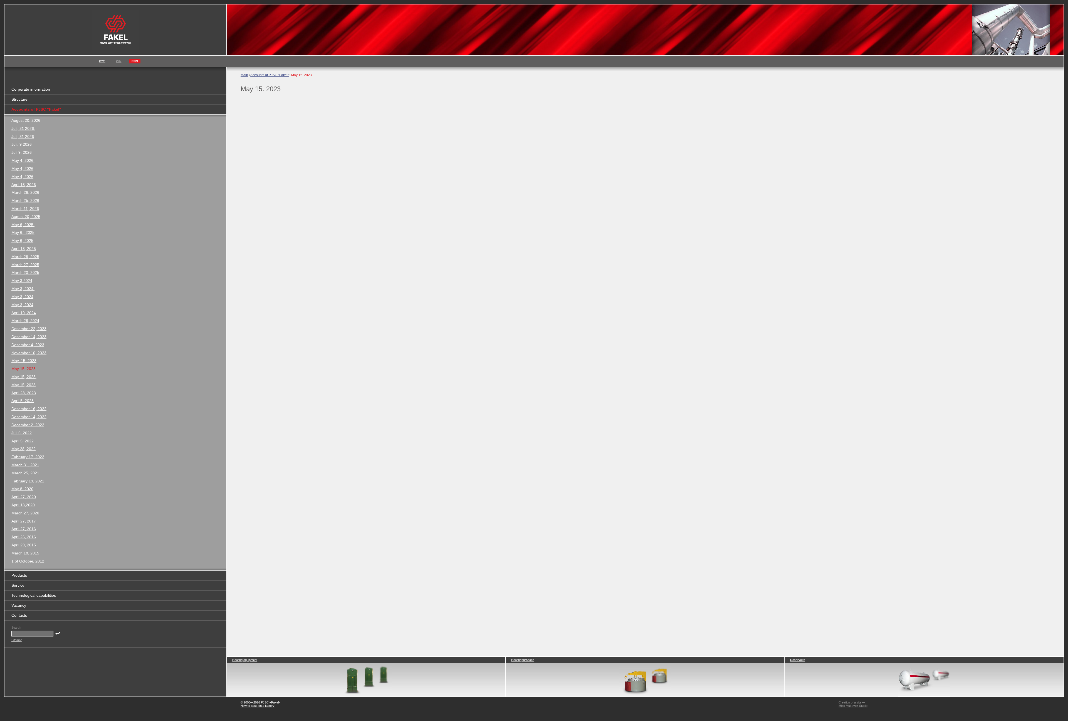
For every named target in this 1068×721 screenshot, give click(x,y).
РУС (102, 61)
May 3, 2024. (22, 288)
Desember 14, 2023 (28, 337)
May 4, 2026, (22, 168)
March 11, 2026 (25, 208)
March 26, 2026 (25, 192)
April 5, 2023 (22, 400)
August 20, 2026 (25, 120)
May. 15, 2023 (23, 360)
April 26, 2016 (23, 537)
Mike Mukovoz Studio (853, 705)
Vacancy (18, 605)
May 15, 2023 (23, 385)
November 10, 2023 (28, 353)
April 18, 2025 (23, 248)
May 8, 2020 (22, 489)
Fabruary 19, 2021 (27, 481)
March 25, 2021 (25, 473)
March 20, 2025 (25, 272)
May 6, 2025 (22, 240)
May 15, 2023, (24, 377)
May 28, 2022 (23, 449)
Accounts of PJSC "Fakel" (269, 75)
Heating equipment (244, 659)
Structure (19, 99)
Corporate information (30, 89)
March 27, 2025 (25, 264)
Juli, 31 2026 (22, 136)
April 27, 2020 (23, 497)
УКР (118, 61)
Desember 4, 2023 (27, 345)
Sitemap (16, 640)
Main (244, 75)
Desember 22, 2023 (28, 328)
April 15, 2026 (23, 184)
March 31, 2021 (25, 465)
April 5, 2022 (22, 441)
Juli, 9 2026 (21, 144)
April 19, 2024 (23, 313)
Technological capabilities (33, 595)
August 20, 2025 (25, 216)
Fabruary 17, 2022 (27, 457)
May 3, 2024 (22, 305)
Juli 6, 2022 (21, 433)
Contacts (19, 615)
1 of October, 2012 (27, 561)
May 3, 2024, (22, 296)
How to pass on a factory (258, 705)
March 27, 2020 (25, 513)
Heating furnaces (522, 659)
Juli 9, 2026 (21, 152)
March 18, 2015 (25, 553)
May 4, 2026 (22, 176)
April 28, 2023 (23, 393)
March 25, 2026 (25, 200)
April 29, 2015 (23, 545)
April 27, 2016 (23, 529)
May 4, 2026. (22, 160)
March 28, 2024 (25, 320)
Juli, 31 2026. (23, 128)
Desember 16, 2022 (28, 409)
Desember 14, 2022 (28, 417)
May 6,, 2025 (22, 232)
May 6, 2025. (22, 224)
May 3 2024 (21, 280)
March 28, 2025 (25, 256)
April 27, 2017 (23, 521)
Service (17, 585)
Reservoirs (797, 659)
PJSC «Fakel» (270, 702)
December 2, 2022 (27, 425)
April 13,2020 (23, 505)
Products (19, 575)
